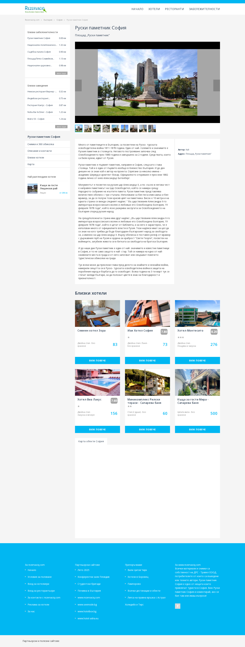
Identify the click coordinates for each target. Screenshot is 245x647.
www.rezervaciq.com (89, 597)
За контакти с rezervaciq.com (44, 597)
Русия (106, 238)
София (59, 20)
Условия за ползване (40, 576)
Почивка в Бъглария (89, 590)
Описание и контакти (40, 150)
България (48, 20)
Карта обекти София (91, 441)
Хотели (154, 9)
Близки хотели (36, 157)
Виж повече (97, 360)
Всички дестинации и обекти (144, 590)
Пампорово (134, 583)
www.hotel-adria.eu (88, 618)
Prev (78, 85)
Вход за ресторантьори (41, 590)
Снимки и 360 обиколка (41, 144)
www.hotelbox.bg (87, 611)
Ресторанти (174, 9)
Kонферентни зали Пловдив (94, 576)
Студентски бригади (89, 583)
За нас (31, 611)
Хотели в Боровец (138, 576)
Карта (31, 164)
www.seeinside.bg (87, 604)
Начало (138, 9)
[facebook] (177, 606)
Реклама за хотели (38, 604)
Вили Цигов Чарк (137, 570)
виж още (61, 73)
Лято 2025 (83, 570)
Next (216, 85)
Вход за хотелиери (38, 583)
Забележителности (204, 9)
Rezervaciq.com (32, 20)
